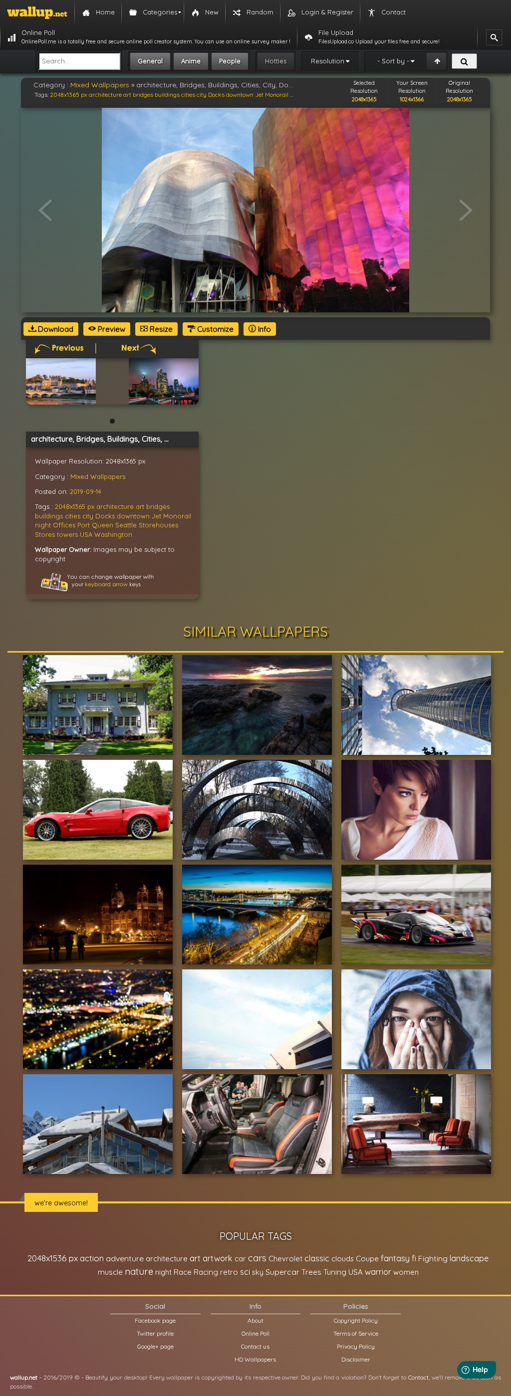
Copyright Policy (356, 1320)
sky (257, 1272)
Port (83, 525)
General (150, 61)
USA (86, 534)
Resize (160, 329)
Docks (216, 94)
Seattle (126, 525)
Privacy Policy (356, 1346)
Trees (311, 1272)
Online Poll (255, 1333)
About (255, 1320)
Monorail (276, 94)
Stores (45, 534)
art (127, 94)
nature (139, 1271)
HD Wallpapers (255, 1359)
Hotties (275, 61)
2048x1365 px (68, 94)
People (230, 61)
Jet (259, 94)
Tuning (334, 1272)
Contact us (255, 1346)
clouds (342, 1258)
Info (263, 329)
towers (67, 534)
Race (183, 1272)
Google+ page (155, 1346)
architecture (105, 94)
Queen (102, 525)
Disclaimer (355, 1359)
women (406, 1272)
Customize (214, 329)
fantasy (395, 1258)
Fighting (433, 1258)
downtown (240, 94)
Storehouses (158, 525)
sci (245, 1272)
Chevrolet (285, 1258)
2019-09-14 (85, 491)
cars (257, 1258)
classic (316, 1258)
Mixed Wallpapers (99, 84)
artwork (218, 1258)
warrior (378, 1272)
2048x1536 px (52, 1258)
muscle (110, 1272)
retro (229, 1272)
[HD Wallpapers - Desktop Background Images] (37, 12)
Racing (206, 1272)
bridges (143, 94)
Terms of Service (355, 1333)
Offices (64, 525)
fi (414, 1258)
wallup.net (23, 1377)
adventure (125, 1258)
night (43, 525)
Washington (113, 534)
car (240, 1258)
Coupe (367, 1258)
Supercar (282, 1272)
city (202, 94)
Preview (110, 329)
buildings (167, 94)
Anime (191, 61)
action (92, 1258)
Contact (418, 1377)
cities (188, 94)
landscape (469, 1258)
